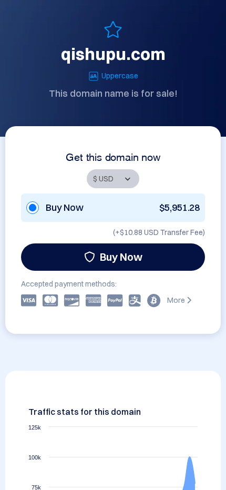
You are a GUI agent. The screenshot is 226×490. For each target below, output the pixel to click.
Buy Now (121, 256)
